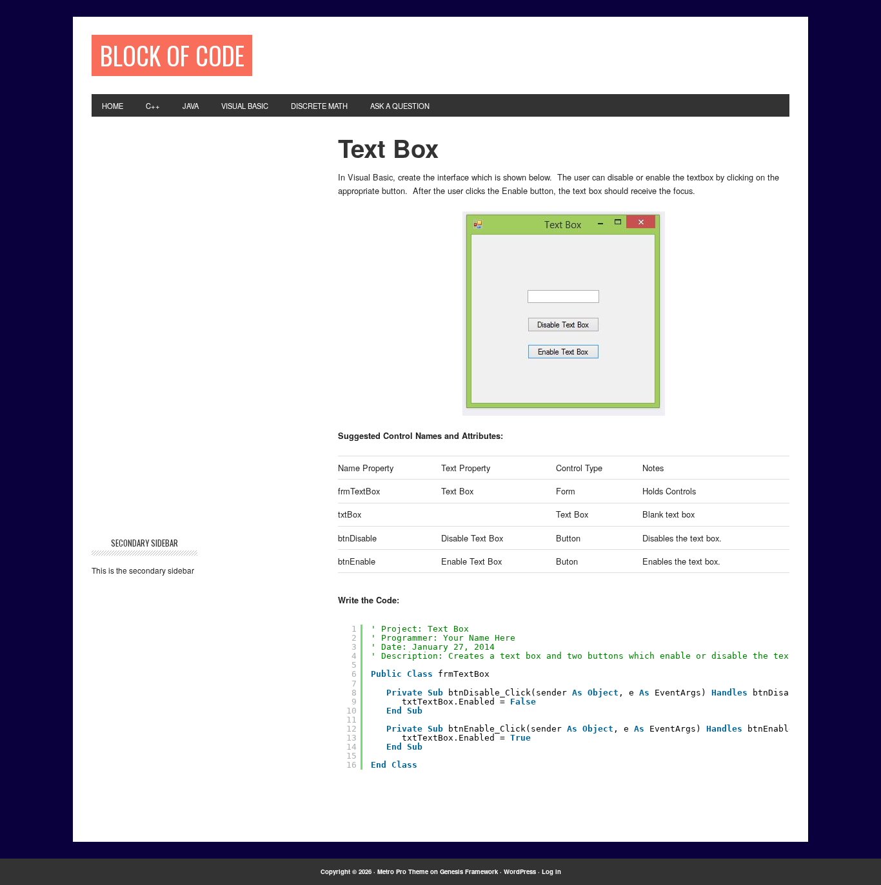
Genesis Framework (469, 871)
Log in (551, 871)
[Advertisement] (512, 54)
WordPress (520, 871)
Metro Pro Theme (402, 871)
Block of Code (172, 55)
